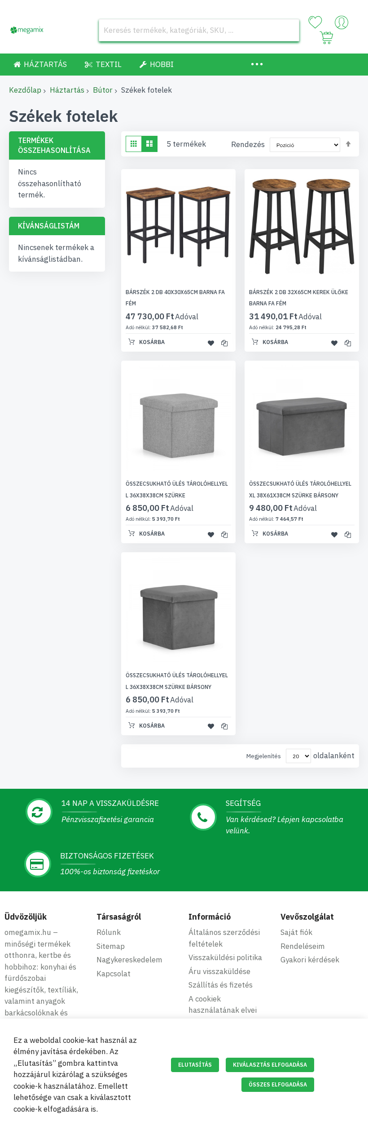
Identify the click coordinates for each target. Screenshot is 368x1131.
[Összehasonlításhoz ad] (224, 342)
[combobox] (199, 30)
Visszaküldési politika (225, 957)
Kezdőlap (25, 90)
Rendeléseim (302, 946)
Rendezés (248, 144)
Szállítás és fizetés (220, 985)
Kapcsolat (113, 974)
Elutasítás (195, 1064)
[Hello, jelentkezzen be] (341, 25)
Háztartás (67, 90)
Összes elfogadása (278, 1084)
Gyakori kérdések (309, 960)
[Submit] (288, 30)
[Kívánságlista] (315, 22)
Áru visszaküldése (219, 971)
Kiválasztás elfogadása (270, 1064)
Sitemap (110, 946)
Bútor (103, 90)
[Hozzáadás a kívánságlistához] (211, 342)
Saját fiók (296, 932)
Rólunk (108, 932)
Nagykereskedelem (129, 960)
